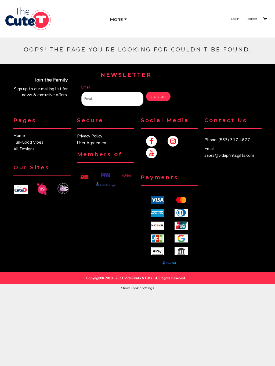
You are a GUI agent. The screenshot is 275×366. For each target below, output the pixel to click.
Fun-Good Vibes (28, 142)
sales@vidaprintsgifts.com (229, 155)
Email (86, 87)
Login (235, 19)
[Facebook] (151, 141)
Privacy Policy (89, 136)
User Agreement (92, 142)
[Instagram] (173, 141)
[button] (21, 189)
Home (19, 135)
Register (251, 19)
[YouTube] (151, 153)
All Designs (23, 149)
